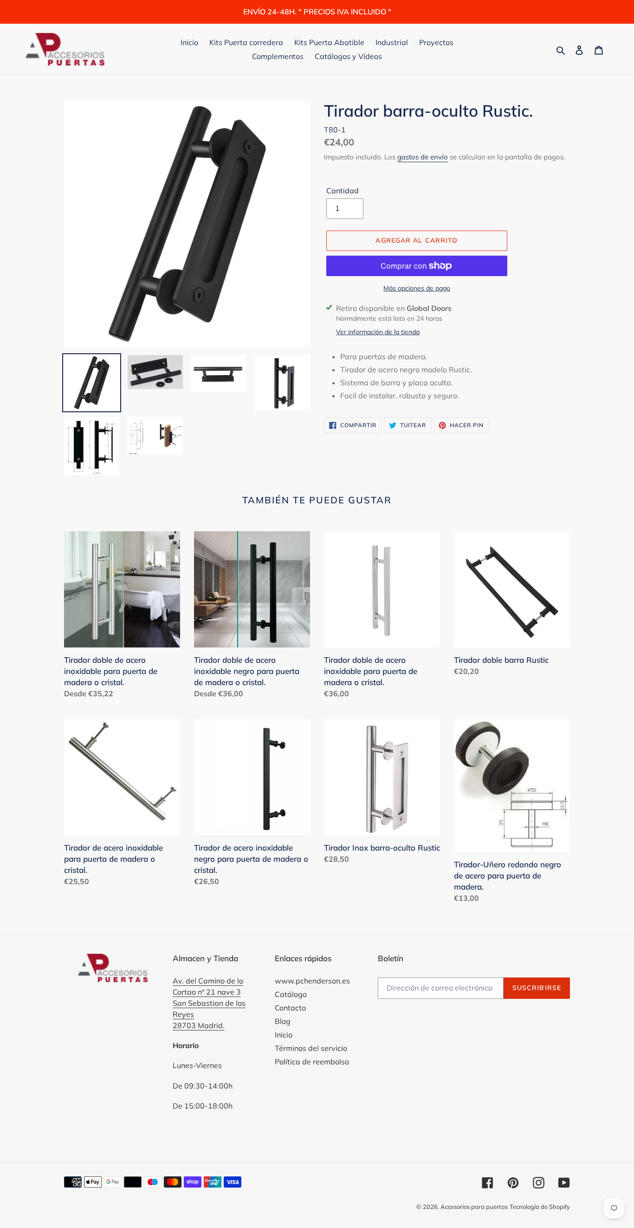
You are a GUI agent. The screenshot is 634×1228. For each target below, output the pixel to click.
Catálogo (291, 994)
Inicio (283, 1034)
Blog (283, 1021)
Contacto (290, 1007)
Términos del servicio (311, 1048)
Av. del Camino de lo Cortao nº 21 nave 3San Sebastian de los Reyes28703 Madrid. (209, 1003)
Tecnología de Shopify (540, 1206)
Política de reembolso (312, 1061)
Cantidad (342, 190)
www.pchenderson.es (312, 980)
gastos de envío (422, 156)
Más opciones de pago (416, 288)
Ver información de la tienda (378, 332)
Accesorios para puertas (474, 1206)
